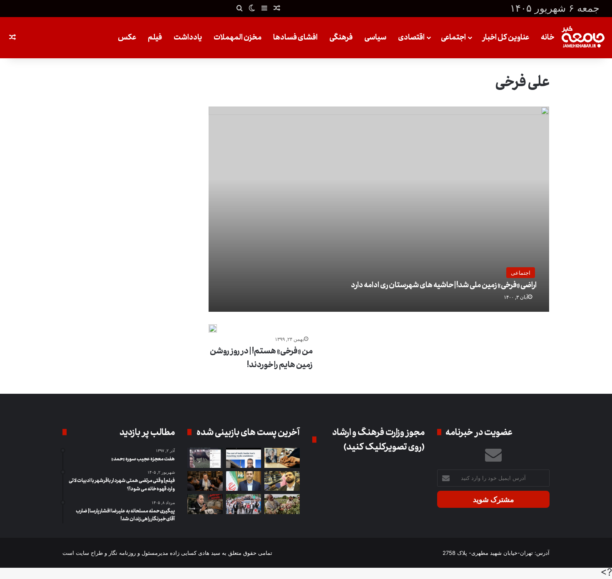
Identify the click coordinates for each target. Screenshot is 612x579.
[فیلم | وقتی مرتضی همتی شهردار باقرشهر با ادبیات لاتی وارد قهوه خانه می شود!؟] (205, 481)
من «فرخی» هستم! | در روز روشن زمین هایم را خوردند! (261, 358)
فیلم (155, 37)
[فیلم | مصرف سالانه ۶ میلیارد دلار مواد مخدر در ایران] (282, 504)
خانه (547, 37)
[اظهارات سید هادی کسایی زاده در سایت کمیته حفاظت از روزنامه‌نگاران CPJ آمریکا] (243, 458)
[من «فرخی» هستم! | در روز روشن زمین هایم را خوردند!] (213, 328)
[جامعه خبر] (583, 37)
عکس (127, 37)
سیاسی (375, 37)
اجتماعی (453, 37)
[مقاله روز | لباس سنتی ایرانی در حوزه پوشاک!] (282, 458)
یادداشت (188, 37)
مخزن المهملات (237, 37)
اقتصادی (411, 37)
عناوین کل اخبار (505, 37)
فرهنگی (341, 37)
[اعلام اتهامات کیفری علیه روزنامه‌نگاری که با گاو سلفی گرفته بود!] (205, 458)
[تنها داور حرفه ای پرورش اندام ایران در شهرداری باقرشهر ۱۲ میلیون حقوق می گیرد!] (282, 481)
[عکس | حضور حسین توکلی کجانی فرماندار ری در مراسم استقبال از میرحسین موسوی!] (243, 504)
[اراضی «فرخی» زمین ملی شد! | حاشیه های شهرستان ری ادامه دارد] (379, 209)
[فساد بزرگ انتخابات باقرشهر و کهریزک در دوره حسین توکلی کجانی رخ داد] (243, 481)
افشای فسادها (295, 37)
